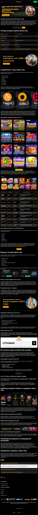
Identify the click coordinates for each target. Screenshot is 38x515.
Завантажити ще (19, 169)
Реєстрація (4, 13)
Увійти (35, 1)
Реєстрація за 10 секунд (17, 27)
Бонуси (2, 489)
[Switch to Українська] (21, 512)
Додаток (2, 491)
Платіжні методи (4, 483)
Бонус (23, 27)
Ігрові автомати (4, 495)
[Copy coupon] (34, 343)
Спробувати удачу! (19, 373)
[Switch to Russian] (15, 512)
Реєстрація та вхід (4, 485)
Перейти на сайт (6, 63)
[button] (2, 16)
